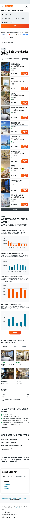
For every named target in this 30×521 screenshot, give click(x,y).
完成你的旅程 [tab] (19, 476)
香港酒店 (19, 498)
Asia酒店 (14, 498)
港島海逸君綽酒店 (15, 122)
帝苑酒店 (13, 78)
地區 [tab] (8, 476)
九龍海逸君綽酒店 (15, 137)
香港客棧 (6, 486)
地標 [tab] (12, 476)
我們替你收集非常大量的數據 (9, 514)
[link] (15, 332)
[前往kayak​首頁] (9, 6)
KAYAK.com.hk (5, 498)
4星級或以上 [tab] (5, 346)
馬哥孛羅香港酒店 (15, 64)
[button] (2, 6)
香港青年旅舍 (7, 484)
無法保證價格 (18, 507)
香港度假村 (6, 488)
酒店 (10, 498)
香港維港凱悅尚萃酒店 (16, 180)
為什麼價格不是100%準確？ (9, 517)
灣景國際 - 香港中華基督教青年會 (19, 107)
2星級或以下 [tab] (24, 346)
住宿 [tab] (4, 476)
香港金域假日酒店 (15, 151)
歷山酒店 (13, 93)
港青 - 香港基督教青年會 (17, 195)
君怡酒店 (13, 166)
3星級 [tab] (15, 346)
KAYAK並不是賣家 (6, 512)
